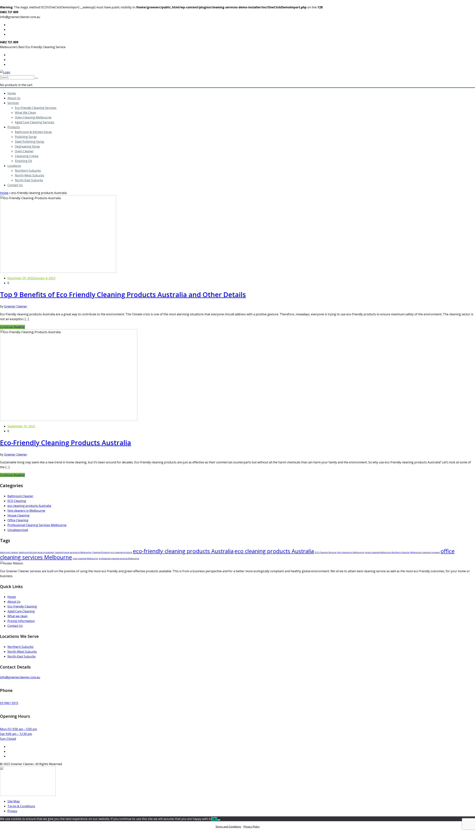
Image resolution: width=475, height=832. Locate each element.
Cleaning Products (101, 552)
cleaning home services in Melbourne (73, 552)
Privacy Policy (251, 826)
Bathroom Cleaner (20, 496)
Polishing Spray (26, 137)
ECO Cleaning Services (325, 552)
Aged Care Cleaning (21, 611)
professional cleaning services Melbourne (119, 558)
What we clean (17, 616)
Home (11, 93)
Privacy (12, 811)
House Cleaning (18, 515)
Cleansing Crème (26, 156)
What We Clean (25, 113)
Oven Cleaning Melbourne (33, 117)
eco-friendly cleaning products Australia (183, 551)
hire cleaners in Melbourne (26, 511)
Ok (214, 819)
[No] (218, 819)
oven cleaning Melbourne (85, 558)
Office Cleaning (17, 520)
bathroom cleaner (9, 552)
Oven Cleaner (24, 151)
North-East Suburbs (29, 180)
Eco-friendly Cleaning (22, 606)
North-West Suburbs (29, 175)
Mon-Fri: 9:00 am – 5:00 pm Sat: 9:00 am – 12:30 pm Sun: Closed (18, 734)
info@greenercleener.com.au (20, 677)
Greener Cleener (15, 306)
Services (13, 103)
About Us (13, 98)
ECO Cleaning (16, 501)
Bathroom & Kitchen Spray (33, 132)
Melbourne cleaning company (425, 552)
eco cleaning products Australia (29, 506)
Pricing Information (21, 621)
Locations (14, 166)
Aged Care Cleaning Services (34, 122)
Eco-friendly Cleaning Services (35, 108)
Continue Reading (12, 327)
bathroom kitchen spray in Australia (36, 552)
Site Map (13, 801)
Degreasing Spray (27, 146)
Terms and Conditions (228, 826)
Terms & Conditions (21, 806)
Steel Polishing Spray (29, 142)
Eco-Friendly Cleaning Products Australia (65, 442)
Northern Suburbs (28, 171)
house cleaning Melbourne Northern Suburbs (387, 552)
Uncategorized (17, 530)
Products (13, 127)
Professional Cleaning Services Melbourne (36, 525)
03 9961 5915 (9, 703)
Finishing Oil (23, 161)
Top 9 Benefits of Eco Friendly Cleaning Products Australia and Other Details (123, 294)
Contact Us (15, 185)
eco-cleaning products (121, 552)
